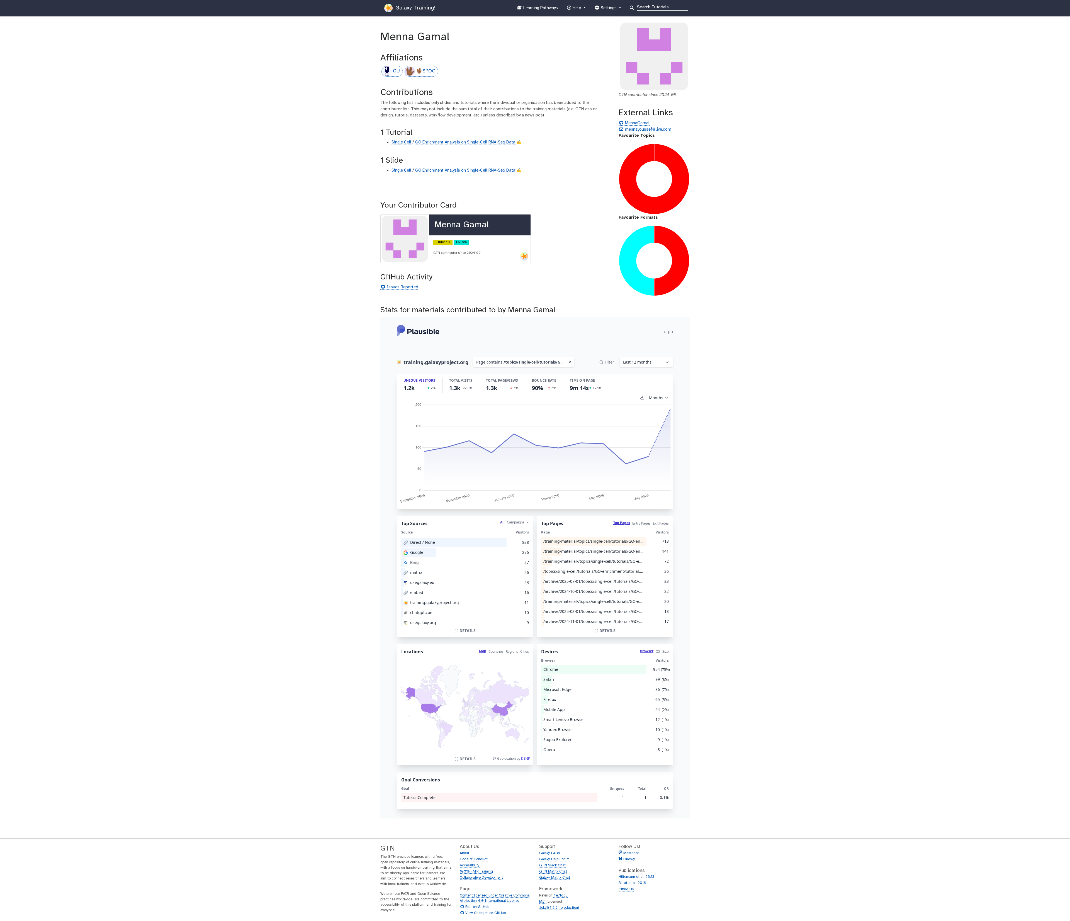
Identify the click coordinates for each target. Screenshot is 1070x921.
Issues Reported (401, 287)
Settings (608, 10)
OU (396, 71)
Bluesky (628, 859)
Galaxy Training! (415, 8)
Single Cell (401, 142)
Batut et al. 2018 (632, 883)
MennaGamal (637, 123)
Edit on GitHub (476, 907)
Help (576, 10)
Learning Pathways (540, 10)
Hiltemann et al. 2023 (636, 877)
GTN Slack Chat (552, 865)
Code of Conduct (474, 859)
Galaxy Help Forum (554, 859)
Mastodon (631, 853)
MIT (542, 901)
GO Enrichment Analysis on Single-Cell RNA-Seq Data (465, 142)
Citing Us (626, 889)
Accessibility (470, 865)
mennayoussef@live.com (647, 129)
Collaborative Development (481, 877)
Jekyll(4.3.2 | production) (559, 908)
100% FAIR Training (476, 871)
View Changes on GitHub (485, 913)
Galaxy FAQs (549, 853)
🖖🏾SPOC (425, 71)
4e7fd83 (560, 895)
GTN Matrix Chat (553, 871)
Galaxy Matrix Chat (554, 877)
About (464, 853)
